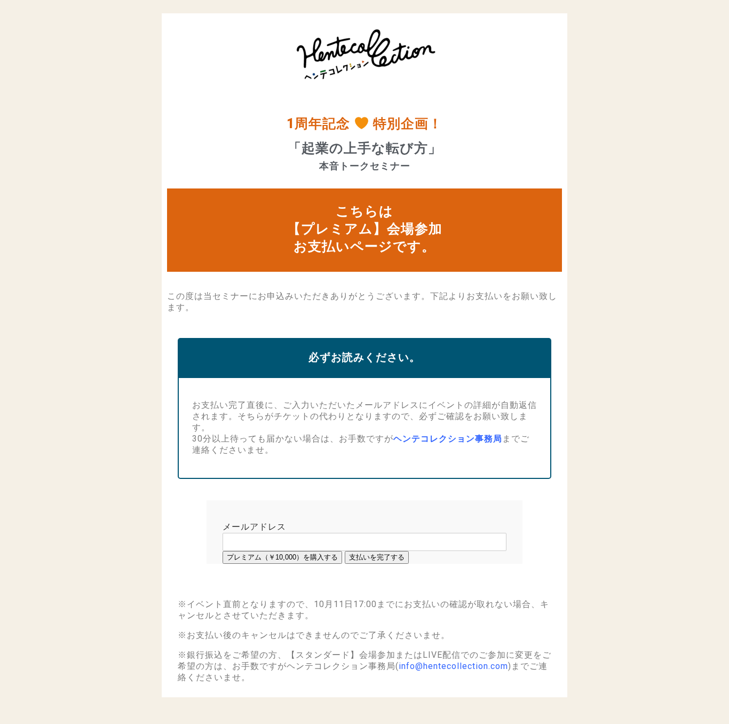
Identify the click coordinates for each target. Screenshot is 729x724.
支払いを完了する (377, 557)
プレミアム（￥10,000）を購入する (282, 557)
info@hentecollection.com (453, 666)
